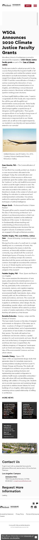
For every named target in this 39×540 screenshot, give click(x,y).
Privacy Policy (20, 514)
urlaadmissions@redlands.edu (22, 481)
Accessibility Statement (6, 514)
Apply (28, 6)
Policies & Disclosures (32, 514)
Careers (2, 516)
